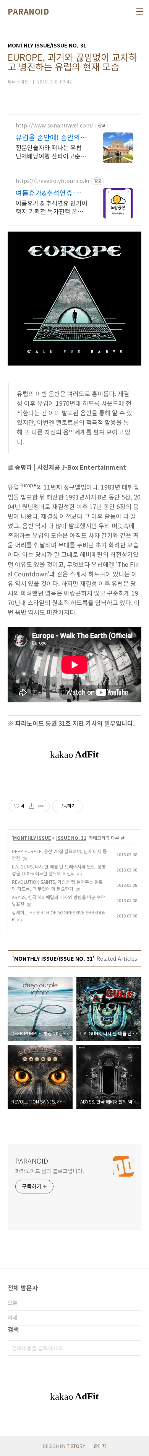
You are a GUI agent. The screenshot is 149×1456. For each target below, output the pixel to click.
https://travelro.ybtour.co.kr (53, 181)
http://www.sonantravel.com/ (55, 125)
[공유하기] (31, 806)
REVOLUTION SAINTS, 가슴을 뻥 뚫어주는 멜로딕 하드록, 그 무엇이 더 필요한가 (57, 885)
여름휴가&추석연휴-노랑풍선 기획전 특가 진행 (51, 192)
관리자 (100, 1446)
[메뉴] (140, 11)
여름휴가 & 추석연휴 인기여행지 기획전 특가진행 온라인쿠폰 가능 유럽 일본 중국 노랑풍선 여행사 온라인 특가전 (51, 206)
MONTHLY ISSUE (32, 837)
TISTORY (76, 1446)
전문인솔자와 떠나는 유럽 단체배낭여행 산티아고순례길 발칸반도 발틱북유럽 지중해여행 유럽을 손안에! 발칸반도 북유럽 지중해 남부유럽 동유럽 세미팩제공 (51, 151)
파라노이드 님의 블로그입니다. (49, 1171)
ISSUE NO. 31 (71, 837)
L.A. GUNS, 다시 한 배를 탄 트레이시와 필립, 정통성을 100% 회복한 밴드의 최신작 (59, 870)
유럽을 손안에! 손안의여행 (51, 137)
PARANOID (28, 11)
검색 (133, 1348)
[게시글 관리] (41, 806)
